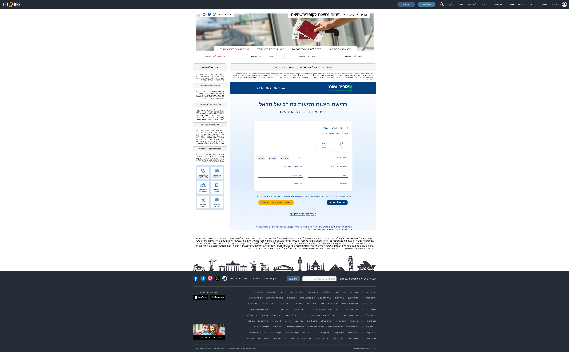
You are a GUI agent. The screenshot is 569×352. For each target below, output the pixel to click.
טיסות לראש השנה (268, 304)
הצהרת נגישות (263, 338)
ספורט (511, 4)
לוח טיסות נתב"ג (352, 327)
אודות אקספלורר (352, 338)
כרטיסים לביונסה (334, 309)
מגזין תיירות (354, 321)
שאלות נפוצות (353, 333)
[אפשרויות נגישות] (450, 4)
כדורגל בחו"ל (371, 315)
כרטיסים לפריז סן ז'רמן (291, 315)
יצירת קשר (250, 338)
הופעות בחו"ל (313, 292)
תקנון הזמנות (307, 338)
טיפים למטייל (312, 321)
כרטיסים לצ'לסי (251, 315)
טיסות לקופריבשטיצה (353, 56)
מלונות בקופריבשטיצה (307, 56)
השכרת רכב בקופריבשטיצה (262, 56)
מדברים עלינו (337, 338)
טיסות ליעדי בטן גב (256, 298)
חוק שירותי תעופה (292, 333)
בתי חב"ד (251, 321)
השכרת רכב (497, 4)
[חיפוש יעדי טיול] (442, 4)
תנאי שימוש (294, 338)
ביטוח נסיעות (271, 292)
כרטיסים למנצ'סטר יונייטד (270, 315)
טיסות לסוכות (252, 304)
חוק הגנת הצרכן (276, 333)
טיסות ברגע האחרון (307, 298)
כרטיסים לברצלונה (330, 315)
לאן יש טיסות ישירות (335, 327)
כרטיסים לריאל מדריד (312, 315)
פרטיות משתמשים (279, 338)
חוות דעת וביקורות (322, 338)
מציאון (545, 4)
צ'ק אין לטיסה (324, 333)
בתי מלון (533, 4)
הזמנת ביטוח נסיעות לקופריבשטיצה (316, 67)
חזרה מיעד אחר (340, 292)
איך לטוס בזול (371, 298)
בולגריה (350, 14)
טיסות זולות (354, 278)
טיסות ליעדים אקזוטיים (350, 304)
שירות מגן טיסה (338, 333)
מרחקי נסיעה (263, 321)
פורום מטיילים (326, 321)
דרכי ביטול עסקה (309, 333)
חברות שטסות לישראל (315, 327)
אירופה (363, 14)
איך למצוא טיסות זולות (295, 327)
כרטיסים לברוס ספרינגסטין (260, 309)
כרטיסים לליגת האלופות (349, 315)
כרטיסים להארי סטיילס (282, 309)
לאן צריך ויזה (276, 321)
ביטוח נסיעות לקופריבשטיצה (316, 14)
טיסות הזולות (258, 278)
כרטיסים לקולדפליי (351, 309)
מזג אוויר (288, 321)
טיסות (555, 4)
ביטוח (485, 4)
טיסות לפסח (298, 304)
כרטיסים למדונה (301, 309)
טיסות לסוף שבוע (324, 298)
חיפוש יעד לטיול (340, 321)
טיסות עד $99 (353, 298)
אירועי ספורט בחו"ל (297, 292)
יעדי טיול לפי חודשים (261, 327)
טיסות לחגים (339, 298)
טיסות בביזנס (292, 298)
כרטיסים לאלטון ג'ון (318, 309)
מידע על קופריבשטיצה (340, 49)
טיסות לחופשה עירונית (274, 298)
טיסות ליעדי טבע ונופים (329, 304)
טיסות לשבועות (284, 304)
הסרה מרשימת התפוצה (257, 333)
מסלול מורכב (326, 292)
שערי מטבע (299, 321)
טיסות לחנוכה (312, 304)
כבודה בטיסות (278, 327)
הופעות (521, 4)
